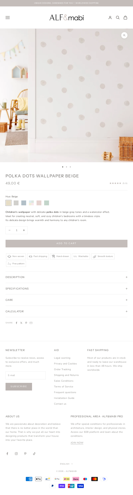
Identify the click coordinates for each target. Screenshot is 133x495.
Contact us (60, 403)
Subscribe (19, 386)
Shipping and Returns (66, 375)
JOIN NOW (77, 442)
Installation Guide (64, 398)
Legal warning (62, 358)
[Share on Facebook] (16, 322)
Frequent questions (65, 392)
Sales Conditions (63, 381)
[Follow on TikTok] (34, 453)
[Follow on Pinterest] (25, 453)
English (64, 464)
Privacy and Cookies (65, 363)
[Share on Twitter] (21, 322)
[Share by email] (31, 322)
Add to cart (66, 243)
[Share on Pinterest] (26, 322)
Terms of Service (63, 386)
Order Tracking (62, 369)
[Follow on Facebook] (7, 453)
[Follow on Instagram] (16, 453)
